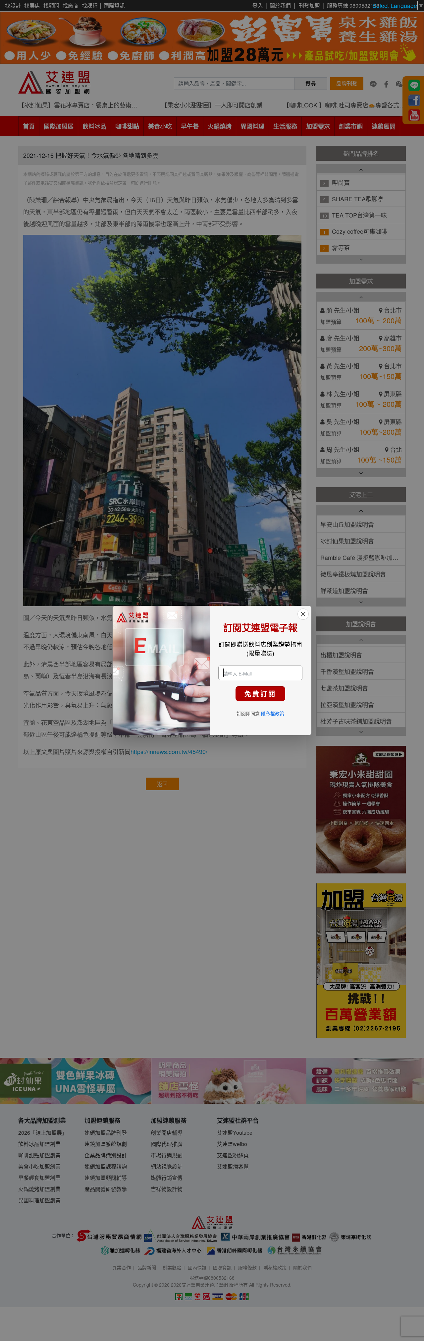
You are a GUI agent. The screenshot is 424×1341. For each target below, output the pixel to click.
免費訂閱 (260, 693)
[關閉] (303, 614)
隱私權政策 (272, 713)
